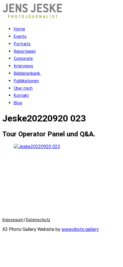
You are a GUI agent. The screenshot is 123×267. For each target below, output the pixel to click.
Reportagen (25, 51)
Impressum (12, 219)
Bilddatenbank (27, 73)
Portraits (22, 44)
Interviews (23, 66)
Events (20, 36)
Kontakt (21, 95)
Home (19, 29)
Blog (18, 103)
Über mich (23, 88)
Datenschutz (38, 219)
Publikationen (26, 80)
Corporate (23, 58)
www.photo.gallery (80, 229)
